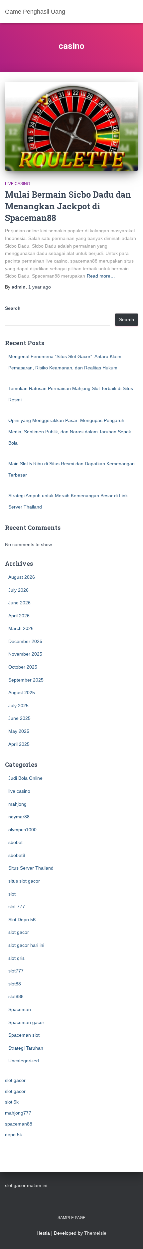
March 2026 (21, 628)
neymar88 (19, 816)
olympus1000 (22, 829)
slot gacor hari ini (26, 945)
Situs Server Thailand (31, 868)
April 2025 (19, 744)
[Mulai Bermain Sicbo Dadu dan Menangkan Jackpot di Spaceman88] (71, 126)
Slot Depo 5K (22, 919)
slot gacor (18, 932)
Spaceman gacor (26, 1022)
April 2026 (19, 615)
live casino (17, 183)
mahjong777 (18, 1113)
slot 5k (12, 1102)
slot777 (16, 970)
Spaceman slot (24, 1035)
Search (13, 308)
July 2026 (18, 590)
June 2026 (19, 602)
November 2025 (25, 654)
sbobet (15, 842)
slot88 (14, 983)
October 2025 (22, 667)
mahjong (17, 804)
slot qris (16, 958)
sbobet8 (16, 855)
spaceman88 (18, 1124)
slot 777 (16, 906)
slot (12, 894)
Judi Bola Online (25, 778)
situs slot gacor (24, 881)
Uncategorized (23, 1060)
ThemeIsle (95, 1233)
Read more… (101, 276)
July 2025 (18, 705)
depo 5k (13, 1134)
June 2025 (19, 718)
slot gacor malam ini (26, 1185)
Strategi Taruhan (25, 1048)
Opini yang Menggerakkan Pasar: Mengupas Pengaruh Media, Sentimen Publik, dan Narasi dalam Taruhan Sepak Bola (69, 431)
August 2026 (21, 577)
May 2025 (18, 731)
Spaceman (19, 1009)
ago (39, 287)
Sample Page (71, 1217)
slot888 (16, 996)
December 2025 (25, 641)
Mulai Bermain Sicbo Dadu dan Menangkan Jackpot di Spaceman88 (68, 206)
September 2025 (26, 680)
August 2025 (21, 692)
